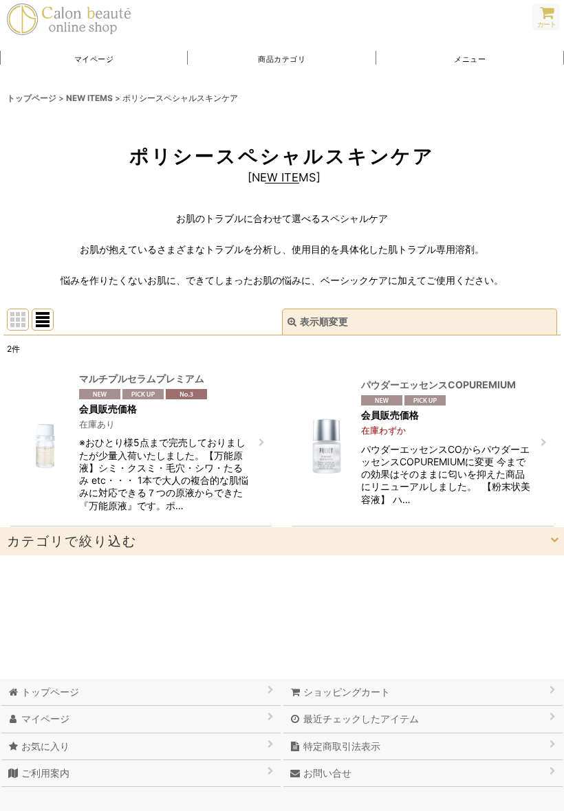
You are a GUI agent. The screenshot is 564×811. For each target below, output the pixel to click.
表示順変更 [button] (324, 321)
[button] (470, 58)
